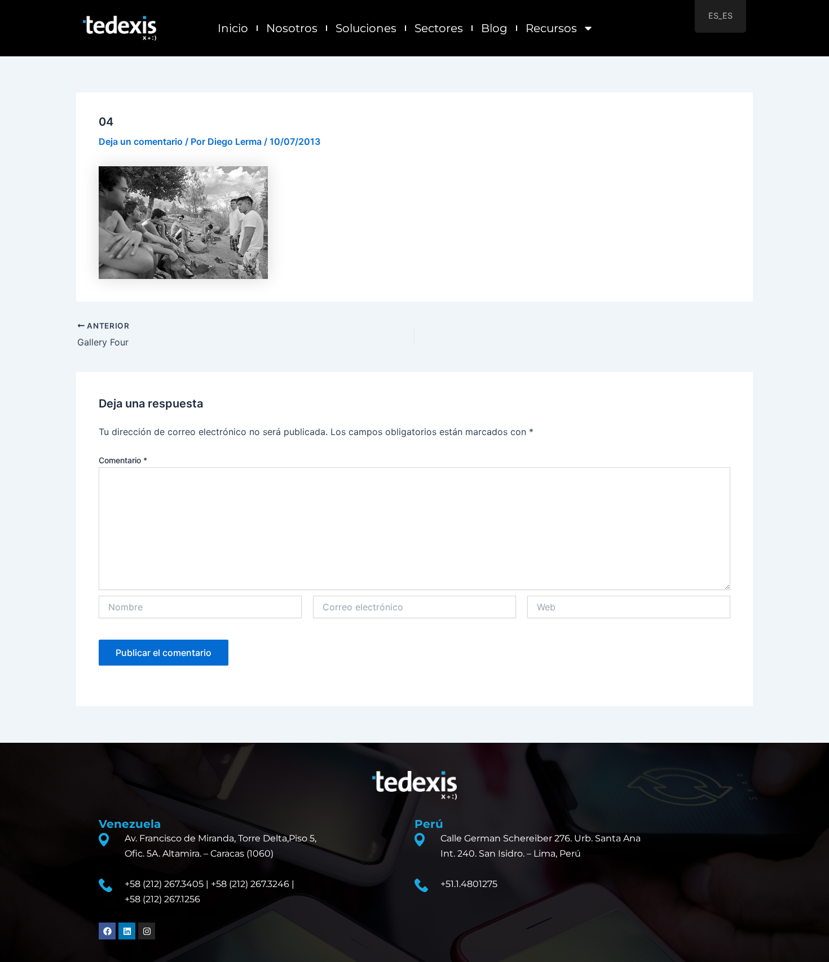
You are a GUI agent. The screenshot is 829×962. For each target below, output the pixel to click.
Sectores (438, 28)
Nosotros (292, 28)
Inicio (233, 28)
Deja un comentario (141, 141)
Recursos (551, 28)
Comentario (123, 460)
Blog (494, 28)
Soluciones (366, 28)
